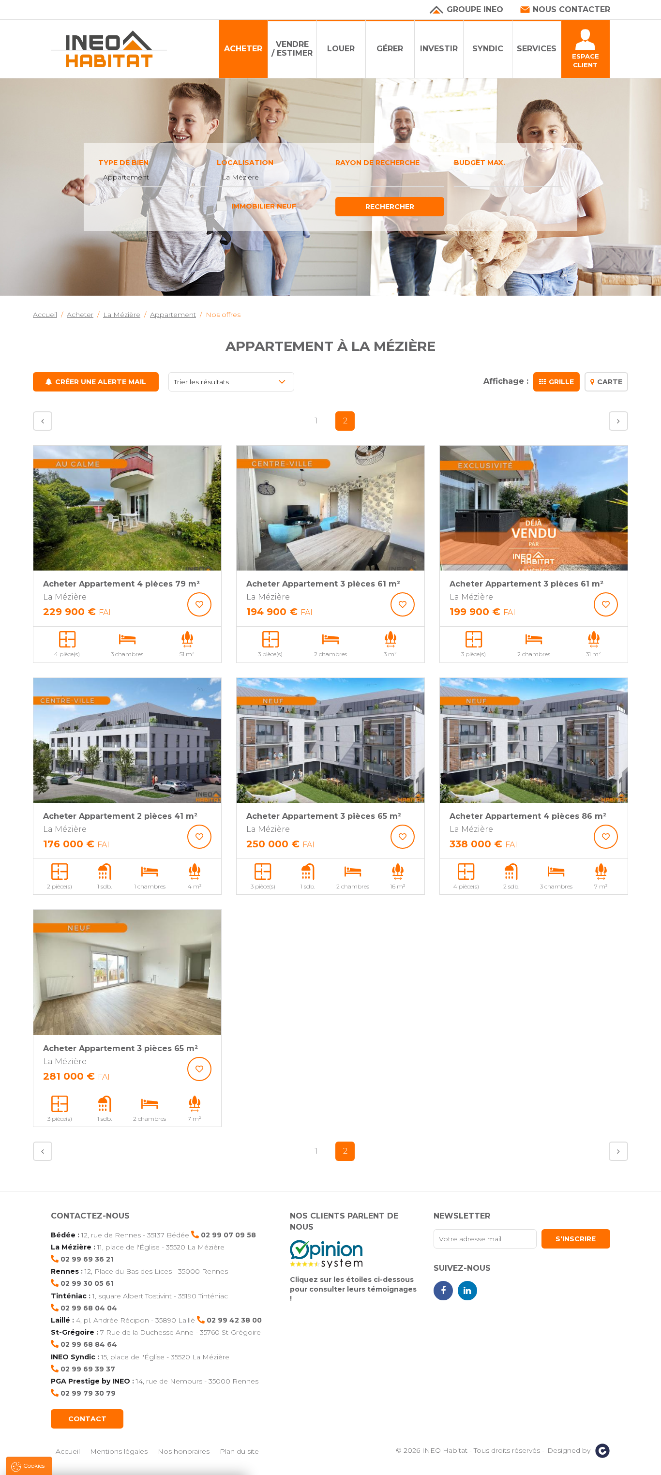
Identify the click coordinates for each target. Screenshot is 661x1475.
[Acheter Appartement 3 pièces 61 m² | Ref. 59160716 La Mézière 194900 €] (330, 508)
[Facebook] (443, 1290)
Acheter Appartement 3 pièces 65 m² (323, 816)
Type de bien (123, 162)
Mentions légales (119, 1451)
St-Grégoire (72, 1332)
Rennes (65, 1271)
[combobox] (152, 177)
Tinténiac (69, 1296)
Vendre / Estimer (292, 49)
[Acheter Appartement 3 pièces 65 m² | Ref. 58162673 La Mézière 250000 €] (330, 740)
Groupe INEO (475, 9)
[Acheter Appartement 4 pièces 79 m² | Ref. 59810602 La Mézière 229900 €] (127, 508)
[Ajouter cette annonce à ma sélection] (199, 604)
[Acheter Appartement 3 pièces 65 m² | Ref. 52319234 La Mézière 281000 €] (127, 972)
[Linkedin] (467, 1290)
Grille (561, 381)
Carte (609, 381)
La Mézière (71, 1247)
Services (536, 48)
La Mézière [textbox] (240, 177)
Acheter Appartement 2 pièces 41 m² (120, 816)
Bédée (63, 1235)
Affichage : (505, 381)
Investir (439, 48)
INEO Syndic (73, 1357)
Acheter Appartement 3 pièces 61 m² (323, 583)
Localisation (245, 162)
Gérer (389, 48)
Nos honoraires (184, 1451)
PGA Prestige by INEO (90, 1381)
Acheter (243, 48)
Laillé (60, 1320)
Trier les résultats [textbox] (201, 381)
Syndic (487, 48)
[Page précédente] (42, 421)
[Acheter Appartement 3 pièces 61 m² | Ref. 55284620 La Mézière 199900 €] (534, 508)
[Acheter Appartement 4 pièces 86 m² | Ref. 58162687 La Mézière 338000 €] (534, 740)
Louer (341, 48)
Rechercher (389, 206)
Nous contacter (571, 9)
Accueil (68, 1451)
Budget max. (479, 162)
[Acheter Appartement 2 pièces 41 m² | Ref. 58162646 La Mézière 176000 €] (127, 740)
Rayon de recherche (377, 162)
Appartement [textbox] (126, 177)
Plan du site (239, 1451)
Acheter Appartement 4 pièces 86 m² (528, 816)
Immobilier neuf (263, 206)
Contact (87, 1419)
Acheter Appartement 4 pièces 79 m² (121, 583)
